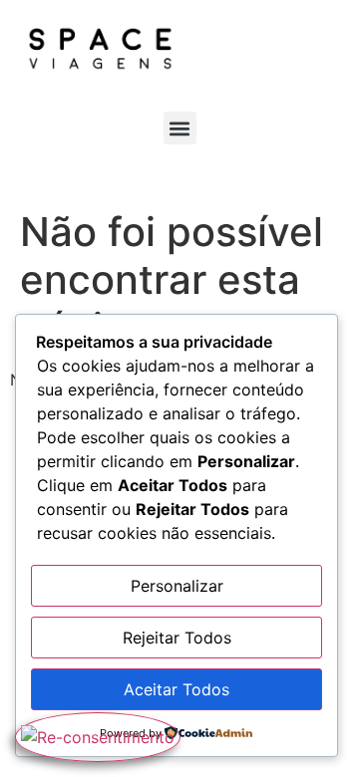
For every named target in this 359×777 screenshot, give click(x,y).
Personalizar (177, 586)
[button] (180, 128)
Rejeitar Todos (177, 638)
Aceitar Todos (176, 689)
